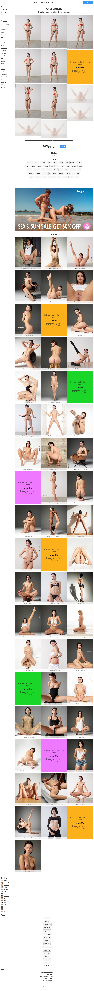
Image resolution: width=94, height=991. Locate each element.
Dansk (3, 35)
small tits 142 (47, 927)
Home (4, 7)
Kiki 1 (5, 911)
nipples (36, 162)
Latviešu (3, 50)
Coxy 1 (5, 900)
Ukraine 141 (47, 963)
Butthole (65, 177)
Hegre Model (47, 981)
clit (74, 173)
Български (4, 82)
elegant (61, 173)
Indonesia (3, 40)
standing (73, 170)
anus (56, 166)
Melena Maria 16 (8, 883)
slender (80, 166)
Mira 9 (5, 887)
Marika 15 (6, 885)
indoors (30, 170)
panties (79, 162)
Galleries (5, 9)
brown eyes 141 (47, 934)
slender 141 (47, 953)
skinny (55, 162)
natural (46, 166)
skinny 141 (47, 950)
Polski (2, 58)
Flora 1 (5, 904)
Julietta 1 (6, 909)
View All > (47, 965)
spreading (37, 170)
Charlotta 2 (6, 889)
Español (3, 71)
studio (39, 166)
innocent (68, 173)
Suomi (3, 32)
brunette (29, 162)
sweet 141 (47, 960)
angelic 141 (47, 931)
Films (4, 12)
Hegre (43, 2)
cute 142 (47, 921)
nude (62, 166)
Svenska (3, 66)
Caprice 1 (6, 896)
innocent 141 (47, 937)
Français (3, 53)
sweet (60, 170)
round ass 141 (47, 947)
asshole (38, 173)
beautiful (31, 173)
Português (4, 74)
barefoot (38, 177)
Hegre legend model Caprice (47, 976)
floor (79, 170)
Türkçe (3, 45)
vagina (44, 177)
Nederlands (4, 48)
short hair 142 (47, 924)
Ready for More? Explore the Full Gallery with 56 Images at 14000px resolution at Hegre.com (49, 140)
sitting (55, 170)
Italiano (3, 69)
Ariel (55, 155)
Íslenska (3, 29)
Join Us (88, 2)
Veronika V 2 (7, 894)
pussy (61, 162)
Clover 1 (6, 898)
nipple (31, 177)
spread (72, 162)
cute (51, 166)
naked (67, 166)
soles (59, 177)
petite (49, 162)
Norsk (2, 64)
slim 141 (47, 956)
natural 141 (47, 940)
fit (49, 173)
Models (5, 15)
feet (67, 162)
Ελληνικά (4, 77)
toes (78, 173)
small (71, 177)
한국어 (3, 87)
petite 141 (47, 944)
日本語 (3, 42)
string (66, 170)
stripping (33, 166)
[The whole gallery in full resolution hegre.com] (80, 94)
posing (49, 170)
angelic (45, 173)
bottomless (52, 177)
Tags (4, 17)
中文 (2, 79)
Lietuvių (3, 56)
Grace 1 (6, 907)
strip (27, 166)
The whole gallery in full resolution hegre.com (54, 12)
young (54, 173)
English (3, 37)
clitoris (74, 166)
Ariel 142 (6, 880)
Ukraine (43, 162)
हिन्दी (2, 85)
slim (43, 170)
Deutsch (3, 61)
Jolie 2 (5, 891)
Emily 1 (5, 902)
